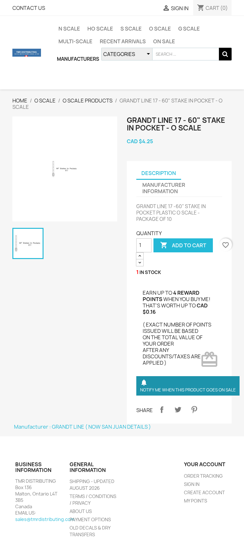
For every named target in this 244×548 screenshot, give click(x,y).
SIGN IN (192, 484)
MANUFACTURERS (78, 59)
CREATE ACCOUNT (204, 492)
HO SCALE (100, 28)
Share (161, 409)
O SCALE (160, 28)
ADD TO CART (183, 245)
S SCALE (131, 28)
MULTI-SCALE (75, 41)
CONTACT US (28, 7)
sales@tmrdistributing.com (44, 519)
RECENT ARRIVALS (123, 41)
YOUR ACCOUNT (204, 464)
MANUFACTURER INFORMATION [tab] (163, 188)
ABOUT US (81, 511)
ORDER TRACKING (203, 476)
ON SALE (164, 41)
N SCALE (69, 28)
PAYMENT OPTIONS (90, 519)
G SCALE (189, 28)
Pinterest (194, 409)
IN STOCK (150, 272)
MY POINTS (195, 501)
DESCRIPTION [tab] (158, 173)
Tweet (178, 409)
